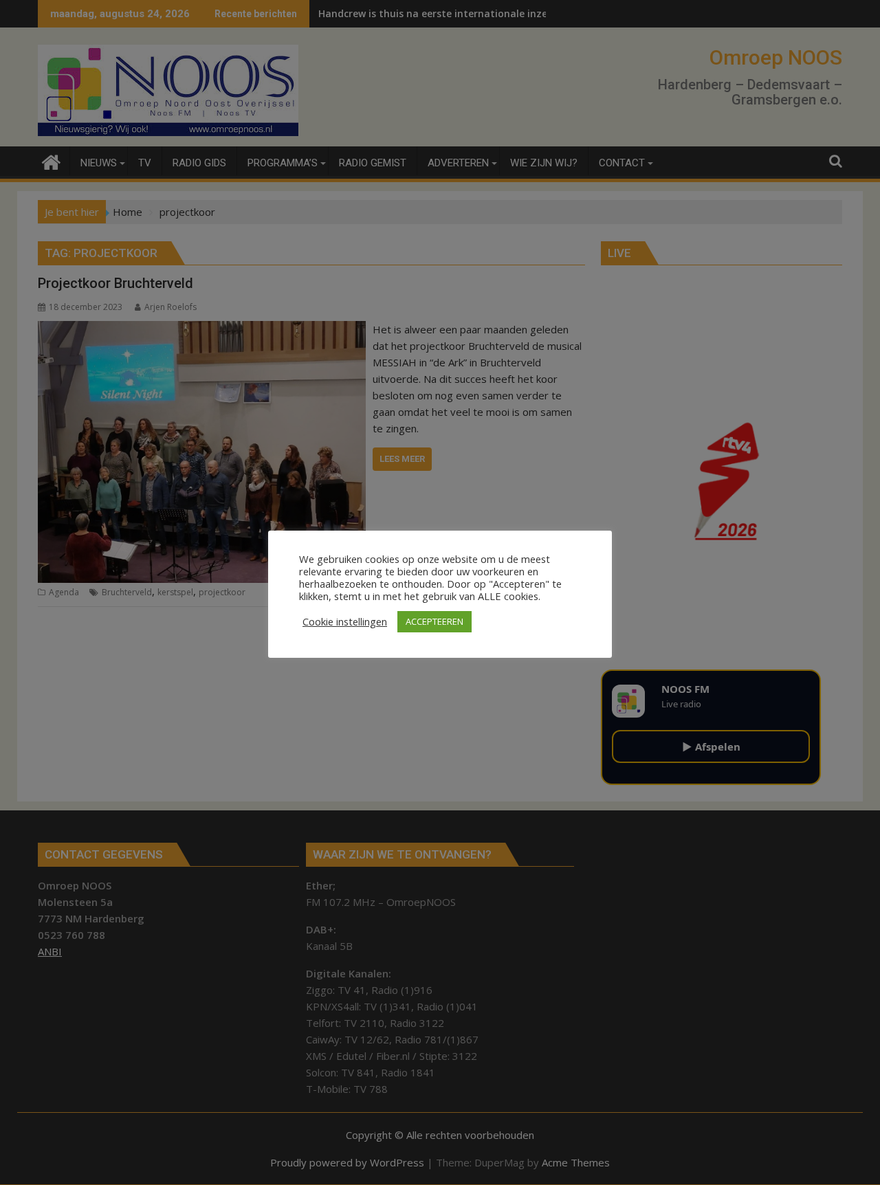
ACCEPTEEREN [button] (434, 621)
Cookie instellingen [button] (344, 621)
